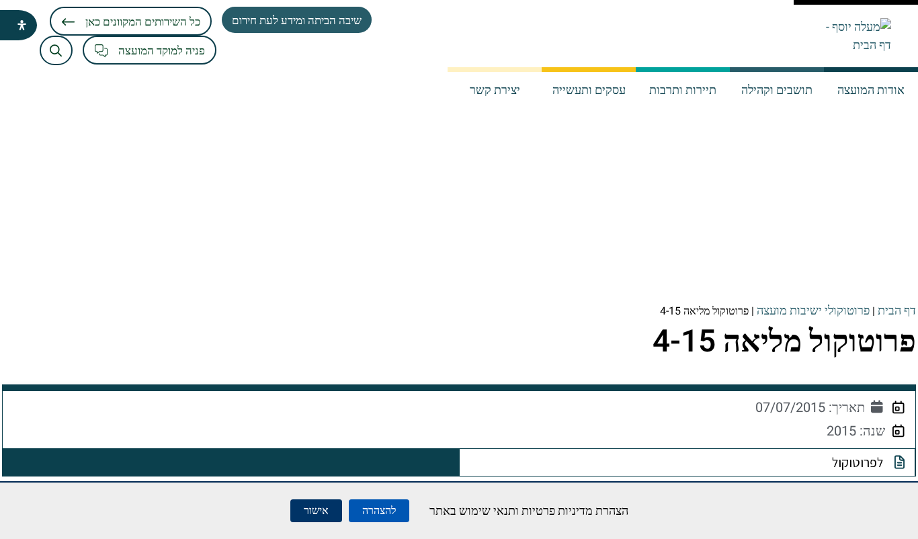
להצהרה (379, 511)
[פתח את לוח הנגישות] (21, 25)
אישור (316, 511)
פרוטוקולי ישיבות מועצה (813, 311)
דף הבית (897, 311)
